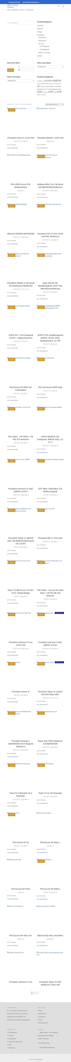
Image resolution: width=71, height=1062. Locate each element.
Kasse (41, 1020)
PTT (46, 89)
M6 (60, 86)
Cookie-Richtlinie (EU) (15, 1041)
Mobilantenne (41, 89)
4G (40, 81)
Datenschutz (12, 1038)
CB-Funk (21, 10)
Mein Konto (42, 1013)
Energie (39, 32)
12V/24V (48, 80)
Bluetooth (51, 83)
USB (55, 92)
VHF (59, 91)
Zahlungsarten (12, 1032)
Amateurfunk (42, 37)
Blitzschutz (45, 83)
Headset (59, 83)
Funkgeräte (14, 10)
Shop (8, 10)
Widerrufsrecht (43, 1023)
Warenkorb (42, 1016)
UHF (50, 91)
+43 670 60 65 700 (43, 1043)
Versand (10, 1035)
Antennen (40, 28)
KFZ (43, 86)
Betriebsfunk (42, 40)
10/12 (43, 81)
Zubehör (39, 56)
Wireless (44, 94)
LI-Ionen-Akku (49, 86)
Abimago (39, 1059)
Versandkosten (14, 148)
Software (55, 89)
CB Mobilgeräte (44, 49)
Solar (59, 89)
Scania (50, 89)
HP (41, 86)
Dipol (54, 83)
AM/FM (57, 80)
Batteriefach (39, 83)
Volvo (38, 94)
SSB (39, 92)
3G (38, 81)
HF (38, 86)
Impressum (11, 1048)
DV (56, 83)
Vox (41, 94)
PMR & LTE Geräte (44, 52)
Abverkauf (40, 25)
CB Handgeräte (44, 46)
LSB (55, 86)
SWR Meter (45, 92)
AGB (9, 1044)
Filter (10, 70)
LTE (57, 86)
